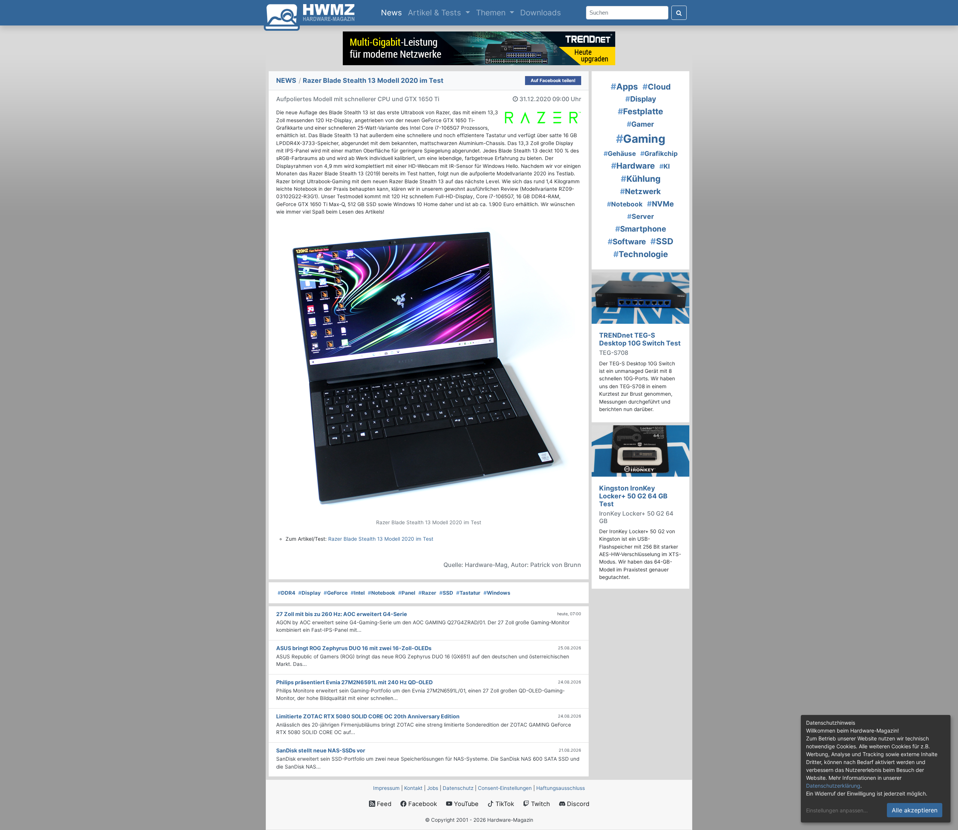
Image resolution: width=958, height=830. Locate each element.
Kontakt (413, 788)
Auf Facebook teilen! (553, 80)
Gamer (640, 124)
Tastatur (468, 593)
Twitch (539, 804)
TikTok (504, 804)
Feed (383, 804)
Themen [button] (492, 12)
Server (640, 216)
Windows (496, 593)
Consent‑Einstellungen (505, 788)
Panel (406, 593)
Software (627, 241)
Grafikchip (659, 153)
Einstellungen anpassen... (837, 810)
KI (664, 166)
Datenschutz (458, 788)
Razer (427, 593)
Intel (358, 593)
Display (309, 593)
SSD (446, 593)
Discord (577, 804)
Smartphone (640, 228)
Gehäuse (620, 153)
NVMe (660, 203)
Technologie (640, 254)
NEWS (286, 80)
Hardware (633, 165)
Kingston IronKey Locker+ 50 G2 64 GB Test (633, 496)
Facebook (421, 804)
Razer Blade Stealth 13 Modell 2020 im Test (380, 539)
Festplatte (640, 111)
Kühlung (640, 178)
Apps (624, 86)
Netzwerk (640, 191)
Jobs (432, 788)
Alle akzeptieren (914, 810)
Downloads (540, 12)
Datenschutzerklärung (833, 785)
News (393, 12)
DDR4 (286, 593)
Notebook (381, 593)
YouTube (465, 804)
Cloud (657, 86)
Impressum (386, 788)
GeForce (336, 593)
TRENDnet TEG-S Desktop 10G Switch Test (640, 339)
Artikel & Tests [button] (435, 12)
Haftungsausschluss (560, 788)
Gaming (640, 138)
